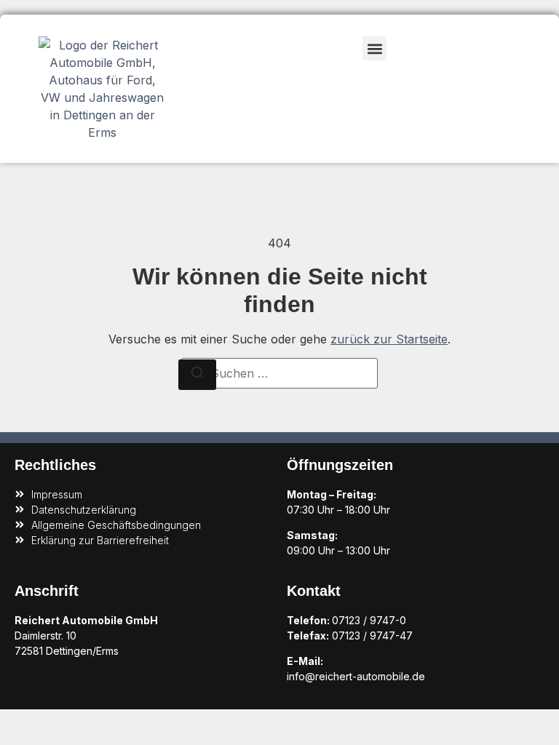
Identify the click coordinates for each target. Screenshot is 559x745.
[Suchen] (197, 374)
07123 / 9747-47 (372, 635)
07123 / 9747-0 (369, 620)
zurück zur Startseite (389, 339)
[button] (374, 48)
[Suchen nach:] (279, 373)
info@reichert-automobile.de (356, 676)
